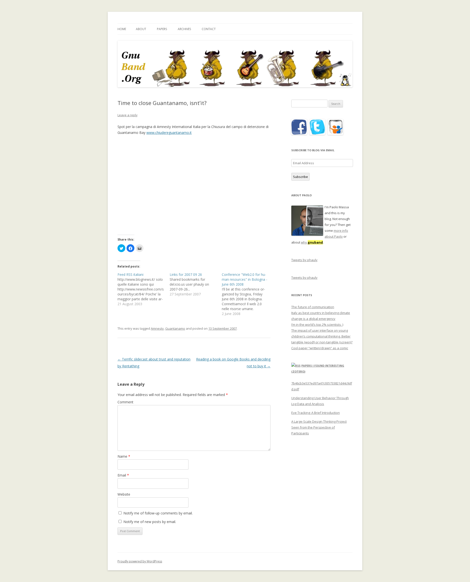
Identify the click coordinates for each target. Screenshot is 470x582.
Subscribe (300, 177)
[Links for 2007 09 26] (196, 284)
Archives (184, 29)
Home (122, 29)
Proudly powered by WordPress (140, 561)
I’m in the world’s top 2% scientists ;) (317, 324)
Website (124, 494)
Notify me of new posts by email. (149, 521)
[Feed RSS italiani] (144, 289)
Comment (125, 402)
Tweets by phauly (304, 260)
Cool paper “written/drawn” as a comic (319, 348)
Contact (209, 29)
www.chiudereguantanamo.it (169, 132)
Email (123, 475)
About (141, 29)
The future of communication (312, 307)
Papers (162, 29)
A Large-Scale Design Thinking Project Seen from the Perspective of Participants (319, 427)
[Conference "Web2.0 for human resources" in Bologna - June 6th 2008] (248, 294)
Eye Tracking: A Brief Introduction (315, 412)
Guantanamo (175, 328)
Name (124, 456)
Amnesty (157, 328)
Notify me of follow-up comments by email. (158, 513)
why (312, 242)
